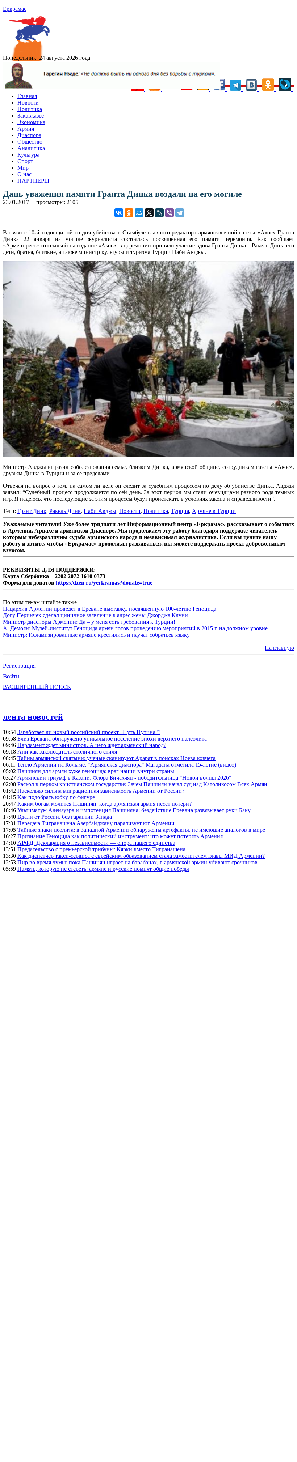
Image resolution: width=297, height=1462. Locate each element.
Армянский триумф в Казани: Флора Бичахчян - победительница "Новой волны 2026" (124, 778)
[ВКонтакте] (118, 212)
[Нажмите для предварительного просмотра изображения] (148, 455)
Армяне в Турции (214, 511)
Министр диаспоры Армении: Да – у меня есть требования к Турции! (89, 622)
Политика (29, 109)
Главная (27, 96)
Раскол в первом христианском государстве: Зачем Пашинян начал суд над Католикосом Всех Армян (142, 784)
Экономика (31, 122)
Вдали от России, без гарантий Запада (64, 817)
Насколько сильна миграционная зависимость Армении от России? (100, 791)
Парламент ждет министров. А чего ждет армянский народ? (91, 745)
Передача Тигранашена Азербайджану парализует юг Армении (96, 823)
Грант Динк (31, 511)
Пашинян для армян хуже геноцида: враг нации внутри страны (95, 771)
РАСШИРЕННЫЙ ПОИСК (37, 687)
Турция (180, 511)
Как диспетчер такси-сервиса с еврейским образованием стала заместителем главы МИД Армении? (141, 856)
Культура (28, 155)
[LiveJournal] (159, 212)
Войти (11, 676)
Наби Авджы (100, 511)
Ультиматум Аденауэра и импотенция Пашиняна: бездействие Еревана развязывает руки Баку (134, 810)
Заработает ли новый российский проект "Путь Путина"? (88, 732)
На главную (279, 648)
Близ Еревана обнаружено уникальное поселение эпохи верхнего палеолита (112, 739)
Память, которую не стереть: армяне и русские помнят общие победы (103, 869)
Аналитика (31, 148)
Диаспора (29, 135)
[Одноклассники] (129, 212)
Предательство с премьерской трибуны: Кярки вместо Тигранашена (101, 849)
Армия (25, 129)
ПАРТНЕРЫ (33, 181)
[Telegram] (179, 212)
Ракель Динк (65, 511)
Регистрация (19, 665)
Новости (28, 102)
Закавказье (30, 116)
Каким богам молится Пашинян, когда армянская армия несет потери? (104, 804)
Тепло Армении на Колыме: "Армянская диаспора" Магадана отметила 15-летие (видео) (126, 765)
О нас (24, 174)
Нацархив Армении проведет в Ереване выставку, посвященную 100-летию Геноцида (109, 609)
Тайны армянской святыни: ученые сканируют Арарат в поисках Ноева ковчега (116, 758)
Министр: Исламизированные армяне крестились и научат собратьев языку (96, 635)
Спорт (25, 161)
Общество (29, 142)
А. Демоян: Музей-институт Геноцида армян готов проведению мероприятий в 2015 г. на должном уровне (135, 628)
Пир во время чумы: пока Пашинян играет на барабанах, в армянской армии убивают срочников (137, 862)
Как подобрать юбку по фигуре (56, 797)
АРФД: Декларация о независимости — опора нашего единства (96, 843)
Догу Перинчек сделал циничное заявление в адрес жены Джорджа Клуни (95, 615)
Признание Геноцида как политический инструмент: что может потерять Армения (120, 836)
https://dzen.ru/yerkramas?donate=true (104, 583)
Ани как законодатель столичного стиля (67, 752)
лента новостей (33, 716)
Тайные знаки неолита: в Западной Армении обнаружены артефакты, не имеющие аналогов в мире (141, 830)
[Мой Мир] (139, 212)
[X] (149, 212)
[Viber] (169, 212)
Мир (23, 168)
